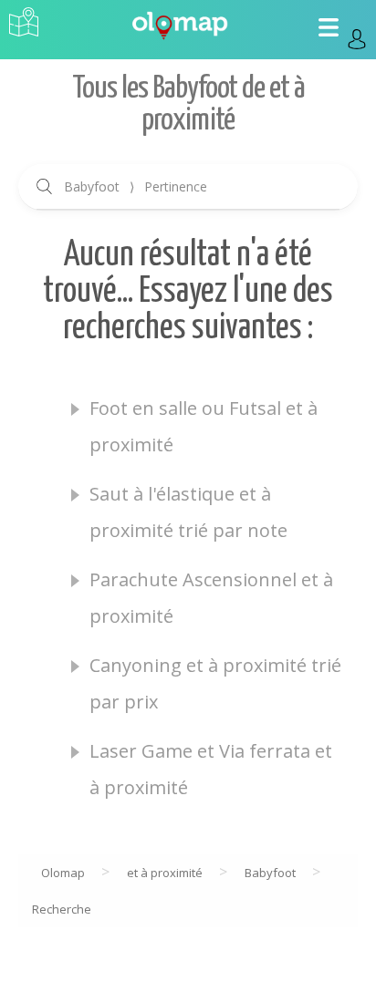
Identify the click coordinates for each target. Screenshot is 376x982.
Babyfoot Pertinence (135, 186)
